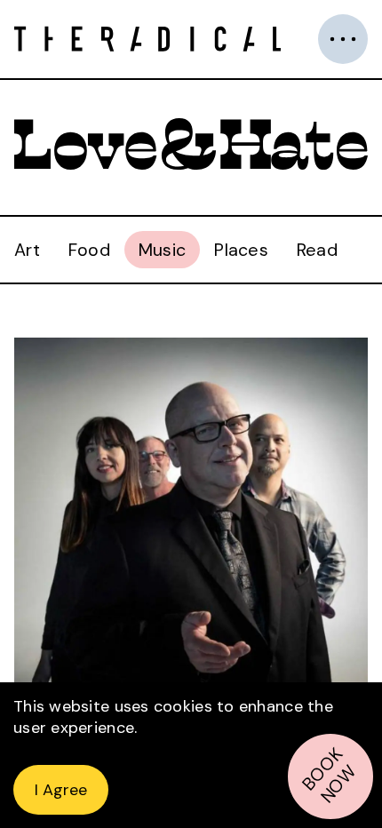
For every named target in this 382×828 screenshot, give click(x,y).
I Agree (61, 789)
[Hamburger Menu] (343, 39)
